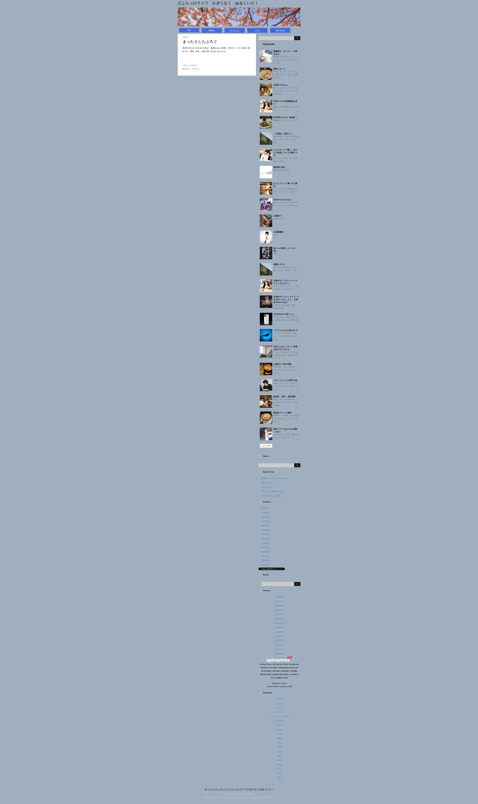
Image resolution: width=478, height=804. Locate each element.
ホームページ (234, 30)
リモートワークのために (279, 716)
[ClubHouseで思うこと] (266, 324)
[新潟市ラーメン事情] (266, 423)
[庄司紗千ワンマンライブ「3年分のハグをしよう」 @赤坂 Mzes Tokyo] (266, 307)
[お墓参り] (266, 226)
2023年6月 (265, 547)
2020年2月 (265, 560)
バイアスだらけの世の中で (285, 330)
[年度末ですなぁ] (266, 95)
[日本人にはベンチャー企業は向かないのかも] (266, 357)
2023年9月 (265, 543)
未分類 (279, 760)
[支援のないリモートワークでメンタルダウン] (266, 291)
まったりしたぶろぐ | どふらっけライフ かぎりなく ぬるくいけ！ (239, 789)
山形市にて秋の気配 (282, 364)
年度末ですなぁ (280, 85)
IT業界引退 (279, 699)
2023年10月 (265, 539)
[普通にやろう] (266, 275)
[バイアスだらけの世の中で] (266, 340)
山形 (279, 734)
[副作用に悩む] (266, 177)
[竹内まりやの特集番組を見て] (266, 111)
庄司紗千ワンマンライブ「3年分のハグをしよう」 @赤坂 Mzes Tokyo (286, 299)
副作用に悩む (279, 167)
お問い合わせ (280, 30)
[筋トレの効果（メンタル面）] (266, 258)
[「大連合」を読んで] (266, 144)
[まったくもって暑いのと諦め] (266, 193)
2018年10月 (265, 565)
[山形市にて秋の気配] (266, 374)
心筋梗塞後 (278, 232)
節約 (279, 773)
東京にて (279, 769)
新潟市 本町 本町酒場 (284, 396)
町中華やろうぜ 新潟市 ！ (285, 117)
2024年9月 (265, 521)
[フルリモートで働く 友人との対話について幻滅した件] (266, 160)
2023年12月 (265, 530)
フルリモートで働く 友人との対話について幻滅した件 (285, 152)
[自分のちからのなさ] (266, 210)
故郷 (279, 747)
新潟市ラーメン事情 (282, 413)
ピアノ (279, 708)
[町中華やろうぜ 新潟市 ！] (266, 128)
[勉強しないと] (266, 79)
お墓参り (277, 216)
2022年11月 (265, 552)
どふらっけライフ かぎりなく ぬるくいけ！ (218, 3)
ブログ (257, 30)
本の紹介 (279, 764)
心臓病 (279, 738)
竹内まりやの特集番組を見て (272, 491)
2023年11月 (265, 534)
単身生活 (279, 729)
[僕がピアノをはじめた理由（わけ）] (266, 439)
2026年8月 (265, 508)
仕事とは (279, 725)
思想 (279, 743)
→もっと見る (266, 446)
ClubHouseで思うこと (283, 314)
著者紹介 (212, 30)
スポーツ (279, 703)
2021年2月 (265, 556)
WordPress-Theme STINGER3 (239, 794)
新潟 (279, 751)
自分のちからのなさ (282, 199)
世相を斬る (279, 721)
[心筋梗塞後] (266, 242)
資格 (279, 777)
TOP (189, 30)
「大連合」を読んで (282, 134)
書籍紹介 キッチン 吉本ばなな (274, 478)
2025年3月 (265, 512)
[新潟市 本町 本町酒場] (266, 407)
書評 (279, 756)
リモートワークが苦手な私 (285, 380)
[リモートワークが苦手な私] (266, 390)
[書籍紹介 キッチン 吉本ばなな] (266, 61)
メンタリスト (279, 712)
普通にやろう (279, 264)
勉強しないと (279, 69)
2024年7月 (265, 525)
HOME (185, 37)
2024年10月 (265, 517)
